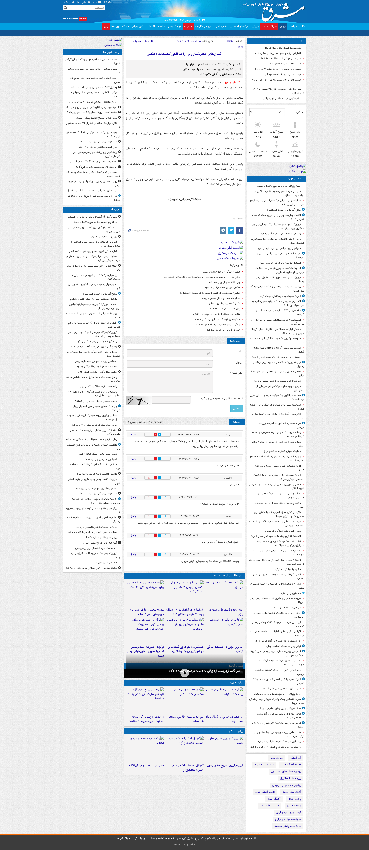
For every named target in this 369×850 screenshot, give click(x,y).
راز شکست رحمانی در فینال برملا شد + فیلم (224, 719)
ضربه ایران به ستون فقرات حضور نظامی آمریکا (276, 357)
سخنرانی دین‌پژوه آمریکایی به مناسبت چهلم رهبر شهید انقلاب (276, 486)
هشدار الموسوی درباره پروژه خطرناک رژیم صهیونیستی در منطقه (280, 663)
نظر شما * (236, 373)
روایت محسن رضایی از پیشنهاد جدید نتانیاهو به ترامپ (94, 183)
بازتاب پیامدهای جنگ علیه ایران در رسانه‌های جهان (279, 505)
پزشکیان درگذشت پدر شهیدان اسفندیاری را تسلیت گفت (95, 277)
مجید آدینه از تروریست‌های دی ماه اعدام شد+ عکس (94, 80)
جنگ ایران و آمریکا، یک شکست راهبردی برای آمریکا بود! (278, 615)
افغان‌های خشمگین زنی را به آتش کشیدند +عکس (185, 54)
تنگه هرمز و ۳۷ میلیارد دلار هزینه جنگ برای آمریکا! (279, 313)
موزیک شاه (277, 758)
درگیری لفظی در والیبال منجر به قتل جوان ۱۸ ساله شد (95, 95)
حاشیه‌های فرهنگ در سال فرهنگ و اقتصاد (217, 319)
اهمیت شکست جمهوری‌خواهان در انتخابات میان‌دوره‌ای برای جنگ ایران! (279, 270)
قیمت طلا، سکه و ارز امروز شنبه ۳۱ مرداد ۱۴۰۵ (275, 69)
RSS (106, 2)
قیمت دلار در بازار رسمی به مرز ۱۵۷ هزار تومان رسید (278, 82)
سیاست (293, 26)
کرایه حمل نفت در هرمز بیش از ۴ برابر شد (94, 425)
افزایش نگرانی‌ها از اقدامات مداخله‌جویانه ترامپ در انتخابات (277, 634)
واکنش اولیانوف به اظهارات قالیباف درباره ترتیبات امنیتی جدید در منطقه (277, 331)
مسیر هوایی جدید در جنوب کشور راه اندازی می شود (94, 286)
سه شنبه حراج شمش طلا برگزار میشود (96, 367)
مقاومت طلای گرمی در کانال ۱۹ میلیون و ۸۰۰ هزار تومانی (278, 91)
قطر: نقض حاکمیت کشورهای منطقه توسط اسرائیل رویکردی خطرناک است (280, 543)
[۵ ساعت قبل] (224, 630)
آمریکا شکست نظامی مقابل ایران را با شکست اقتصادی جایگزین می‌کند (278, 477)
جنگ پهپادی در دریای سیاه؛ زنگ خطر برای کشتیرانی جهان (280, 496)
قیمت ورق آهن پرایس (288, 812)
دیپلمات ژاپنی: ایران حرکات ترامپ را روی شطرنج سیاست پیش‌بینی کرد (277, 203)
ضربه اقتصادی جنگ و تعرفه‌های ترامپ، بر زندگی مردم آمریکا (276, 701)
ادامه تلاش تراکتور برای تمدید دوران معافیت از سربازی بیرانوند (94, 229)
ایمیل (239, 362)
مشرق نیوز (274, 10)
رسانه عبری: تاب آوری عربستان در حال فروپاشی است (277, 444)
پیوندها (115, 26)
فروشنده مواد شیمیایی (288, 819)
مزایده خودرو (294, 805)
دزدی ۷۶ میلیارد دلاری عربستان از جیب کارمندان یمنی (277, 586)
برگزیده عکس (235, 731)
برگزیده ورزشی (235, 682)
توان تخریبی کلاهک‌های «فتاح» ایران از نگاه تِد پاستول (278, 364)
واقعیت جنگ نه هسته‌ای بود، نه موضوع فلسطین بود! (93, 447)
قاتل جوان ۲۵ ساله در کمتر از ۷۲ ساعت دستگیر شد (93, 125)
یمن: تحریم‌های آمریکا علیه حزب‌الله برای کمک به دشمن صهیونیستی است (276, 524)
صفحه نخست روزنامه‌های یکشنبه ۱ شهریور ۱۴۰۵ (91, 112)
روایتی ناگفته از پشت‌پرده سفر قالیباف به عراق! (92, 102)
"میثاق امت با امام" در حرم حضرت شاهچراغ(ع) (187, 767)
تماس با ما (82, 2)
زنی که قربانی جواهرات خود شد (223, 330)
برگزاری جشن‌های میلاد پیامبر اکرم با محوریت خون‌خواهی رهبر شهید (145, 651)
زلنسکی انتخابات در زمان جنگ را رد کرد (281, 234)
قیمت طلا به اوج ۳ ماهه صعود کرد (282, 74)
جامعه (161, 26)
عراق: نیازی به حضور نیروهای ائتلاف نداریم (278, 689)
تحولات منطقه (269, 26)
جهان (283, 26)
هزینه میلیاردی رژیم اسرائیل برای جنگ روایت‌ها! (91, 568)
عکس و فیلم (138, 26)
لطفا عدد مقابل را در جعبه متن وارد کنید (222, 398)
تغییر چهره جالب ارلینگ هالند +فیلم (98, 454)
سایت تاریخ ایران (264, 764)
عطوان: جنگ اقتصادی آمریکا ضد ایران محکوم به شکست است (277, 241)
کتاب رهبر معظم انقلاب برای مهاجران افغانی (216, 314)
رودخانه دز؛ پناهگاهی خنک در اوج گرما (96, 167)
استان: (299, 112)
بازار (106, 26)
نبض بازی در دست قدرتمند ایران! (283, 646)
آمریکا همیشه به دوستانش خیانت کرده (280, 296)
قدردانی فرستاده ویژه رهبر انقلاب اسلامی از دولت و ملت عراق (279, 193)
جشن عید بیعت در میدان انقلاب (145, 765)
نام (240, 351)
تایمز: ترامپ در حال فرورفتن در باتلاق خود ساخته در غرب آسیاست (276, 562)
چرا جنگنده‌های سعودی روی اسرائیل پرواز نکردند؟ (280, 256)
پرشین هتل (294, 799)
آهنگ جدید (274, 799)
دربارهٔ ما (68, 2)
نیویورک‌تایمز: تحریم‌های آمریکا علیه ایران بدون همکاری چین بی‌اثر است (278, 226)
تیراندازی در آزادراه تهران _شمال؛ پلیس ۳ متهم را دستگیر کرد (184, 612)
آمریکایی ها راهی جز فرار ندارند (100, 459)
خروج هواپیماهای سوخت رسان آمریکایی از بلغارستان (280, 388)
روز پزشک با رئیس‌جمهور (104, 237)
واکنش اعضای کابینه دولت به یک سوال (96, 474)
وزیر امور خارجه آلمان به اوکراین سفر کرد (279, 742)
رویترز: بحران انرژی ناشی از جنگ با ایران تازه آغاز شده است (276, 289)
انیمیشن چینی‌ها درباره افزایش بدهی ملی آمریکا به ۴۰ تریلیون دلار (277, 653)
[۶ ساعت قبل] (184, 630)
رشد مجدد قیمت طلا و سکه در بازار (282, 48)
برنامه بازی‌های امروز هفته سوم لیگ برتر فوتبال (92, 191)
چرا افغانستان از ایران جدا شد (224, 282)
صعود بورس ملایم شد (105, 563)
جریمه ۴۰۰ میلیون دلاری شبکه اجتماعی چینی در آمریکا (277, 600)
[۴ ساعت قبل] (145, 593)
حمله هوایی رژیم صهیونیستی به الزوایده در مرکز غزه (93, 268)
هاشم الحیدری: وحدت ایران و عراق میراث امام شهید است (278, 553)
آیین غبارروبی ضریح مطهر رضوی (225, 765)
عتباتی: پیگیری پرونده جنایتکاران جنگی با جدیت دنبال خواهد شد (93, 417)
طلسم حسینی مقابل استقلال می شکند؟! (95, 401)
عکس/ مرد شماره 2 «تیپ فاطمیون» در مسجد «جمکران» (210, 293)
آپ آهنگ (295, 758)
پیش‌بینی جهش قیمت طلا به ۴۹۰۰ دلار (280, 59)
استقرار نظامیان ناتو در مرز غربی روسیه (280, 263)
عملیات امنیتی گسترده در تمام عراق (282, 451)
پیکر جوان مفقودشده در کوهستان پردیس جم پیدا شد (92, 510)
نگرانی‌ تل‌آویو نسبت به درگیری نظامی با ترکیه (277, 381)
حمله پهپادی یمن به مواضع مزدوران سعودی (278, 186)
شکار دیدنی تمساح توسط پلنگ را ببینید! (96, 118)
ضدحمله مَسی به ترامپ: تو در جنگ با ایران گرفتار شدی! (276, 407)
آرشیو (95, 2)
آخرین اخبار (113, 209)
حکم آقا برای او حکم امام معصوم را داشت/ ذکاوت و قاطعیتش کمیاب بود (202, 277)
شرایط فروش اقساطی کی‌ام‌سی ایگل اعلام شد (92, 532)
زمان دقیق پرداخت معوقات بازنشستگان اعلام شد (91, 439)
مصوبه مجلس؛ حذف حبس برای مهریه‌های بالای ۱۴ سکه (146, 612)
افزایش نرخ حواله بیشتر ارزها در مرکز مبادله (278, 53)
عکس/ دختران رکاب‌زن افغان (224, 304)
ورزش (255, 26)
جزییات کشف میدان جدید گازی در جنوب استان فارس (94, 481)
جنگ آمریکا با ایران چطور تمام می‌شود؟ (280, 708)
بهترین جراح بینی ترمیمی (286, 785)
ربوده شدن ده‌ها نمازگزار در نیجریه (282, 531)
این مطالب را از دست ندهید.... (225, 575)
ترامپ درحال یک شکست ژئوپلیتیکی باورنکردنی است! (278, 725)
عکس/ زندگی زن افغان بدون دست (221, 272)
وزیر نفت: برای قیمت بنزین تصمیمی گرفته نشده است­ (93, 316)
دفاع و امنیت (220, 26)
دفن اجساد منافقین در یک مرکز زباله (98, 147)
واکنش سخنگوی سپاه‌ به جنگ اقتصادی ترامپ (93, 299)
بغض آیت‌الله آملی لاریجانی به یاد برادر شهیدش (92, 217)
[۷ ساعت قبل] (145, 630)
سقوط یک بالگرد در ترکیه (288, 569)
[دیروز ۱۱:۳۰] (145, 700)
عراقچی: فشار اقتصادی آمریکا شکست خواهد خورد (95, 467)
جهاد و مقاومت (203, 26)
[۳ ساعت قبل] (184, 593)
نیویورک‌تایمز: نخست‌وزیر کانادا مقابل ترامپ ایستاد (279, 280)
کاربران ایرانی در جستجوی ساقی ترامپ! (225, 649)
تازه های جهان (296, 178)
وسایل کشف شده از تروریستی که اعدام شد (94, 87)
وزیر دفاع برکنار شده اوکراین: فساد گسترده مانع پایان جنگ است (277, 458)
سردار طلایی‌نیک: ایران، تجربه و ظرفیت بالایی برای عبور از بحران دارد (94, 306)
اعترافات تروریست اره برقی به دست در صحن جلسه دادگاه (205, 671)
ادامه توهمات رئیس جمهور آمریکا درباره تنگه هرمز (279, 468)
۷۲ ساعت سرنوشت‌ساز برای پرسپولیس (96, 548)
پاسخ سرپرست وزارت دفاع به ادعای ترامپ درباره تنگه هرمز (93, 379)
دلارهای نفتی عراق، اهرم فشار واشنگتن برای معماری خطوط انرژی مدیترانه (279, 514)
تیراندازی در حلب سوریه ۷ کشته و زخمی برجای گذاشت (278, 624)
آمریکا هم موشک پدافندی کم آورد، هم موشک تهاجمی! (278, 681)
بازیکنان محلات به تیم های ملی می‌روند (96, 527)
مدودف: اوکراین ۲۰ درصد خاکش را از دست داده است (277, 340)
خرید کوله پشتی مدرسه (287, 826)
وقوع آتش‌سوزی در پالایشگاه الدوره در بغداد (93, 347)
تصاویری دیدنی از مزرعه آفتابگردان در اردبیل (93, 162)
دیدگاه (125, 26)
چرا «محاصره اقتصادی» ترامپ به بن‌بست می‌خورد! (281, 425)
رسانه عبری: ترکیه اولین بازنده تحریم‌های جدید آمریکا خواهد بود (278, 435)
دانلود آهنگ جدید (291, 764)
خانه (302, 26)
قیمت (301, 40)
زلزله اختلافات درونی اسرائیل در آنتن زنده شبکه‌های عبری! (280, 716)
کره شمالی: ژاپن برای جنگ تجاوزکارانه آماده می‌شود (279, 672)
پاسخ (133, 435)
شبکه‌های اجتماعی (239, 26)
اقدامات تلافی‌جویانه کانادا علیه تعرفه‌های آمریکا (276, 536)
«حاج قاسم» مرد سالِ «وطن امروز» (221, 298)
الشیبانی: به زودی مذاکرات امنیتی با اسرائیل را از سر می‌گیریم (277, 322)
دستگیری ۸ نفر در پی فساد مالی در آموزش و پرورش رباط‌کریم (185, 649)
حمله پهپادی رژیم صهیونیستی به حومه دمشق (277, 694)
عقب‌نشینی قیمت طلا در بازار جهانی (282, 98)
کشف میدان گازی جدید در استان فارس (96, 372)
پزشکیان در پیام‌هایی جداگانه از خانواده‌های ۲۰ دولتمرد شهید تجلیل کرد (94, 394)
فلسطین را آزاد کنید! (290, 593)
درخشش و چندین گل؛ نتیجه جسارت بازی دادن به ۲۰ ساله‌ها (146, 719)
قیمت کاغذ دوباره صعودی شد (285, 64)
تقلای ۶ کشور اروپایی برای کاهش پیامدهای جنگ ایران (277, 374)
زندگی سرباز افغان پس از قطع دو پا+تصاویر (217, 325)
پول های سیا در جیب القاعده (225, 309)
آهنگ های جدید (292, 792)
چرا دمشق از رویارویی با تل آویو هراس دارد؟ (278, 641)
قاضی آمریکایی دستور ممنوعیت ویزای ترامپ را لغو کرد (278, 577)
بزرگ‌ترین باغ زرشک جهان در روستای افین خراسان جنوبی (96, 154)
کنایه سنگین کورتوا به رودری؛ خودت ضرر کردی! (92, 251)
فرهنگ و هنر (174, 26)
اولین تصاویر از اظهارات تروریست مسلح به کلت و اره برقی (92, 520)
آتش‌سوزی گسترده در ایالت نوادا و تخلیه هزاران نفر (277, 416)
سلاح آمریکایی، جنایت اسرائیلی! (284, 210)
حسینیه (188, 26)
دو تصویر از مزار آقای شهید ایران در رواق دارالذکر (91, 107)
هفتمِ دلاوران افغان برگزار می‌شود (222, 288)
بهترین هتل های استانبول (286, 771)
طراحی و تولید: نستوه (184, 845)
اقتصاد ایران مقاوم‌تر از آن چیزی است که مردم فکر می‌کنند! (278, 217)
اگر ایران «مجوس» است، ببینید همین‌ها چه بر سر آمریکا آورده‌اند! (278, 303)
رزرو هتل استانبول (290, 778)
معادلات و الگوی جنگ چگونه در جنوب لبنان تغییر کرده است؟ (277, 397)
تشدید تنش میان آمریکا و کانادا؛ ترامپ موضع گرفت (278, 350)
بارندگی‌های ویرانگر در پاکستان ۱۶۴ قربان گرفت (275, 747)
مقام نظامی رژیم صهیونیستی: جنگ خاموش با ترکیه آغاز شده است (279, 734)
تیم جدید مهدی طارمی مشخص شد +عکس (185, 719)
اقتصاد (151, 26)
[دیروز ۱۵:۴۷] (184, 700)
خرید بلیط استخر (269, 805)
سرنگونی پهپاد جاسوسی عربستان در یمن (279, 248)
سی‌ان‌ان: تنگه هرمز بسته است (284, 608)
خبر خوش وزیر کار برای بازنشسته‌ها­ (98, 142)
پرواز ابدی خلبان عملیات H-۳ (101, 537)
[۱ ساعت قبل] (224, 593)
